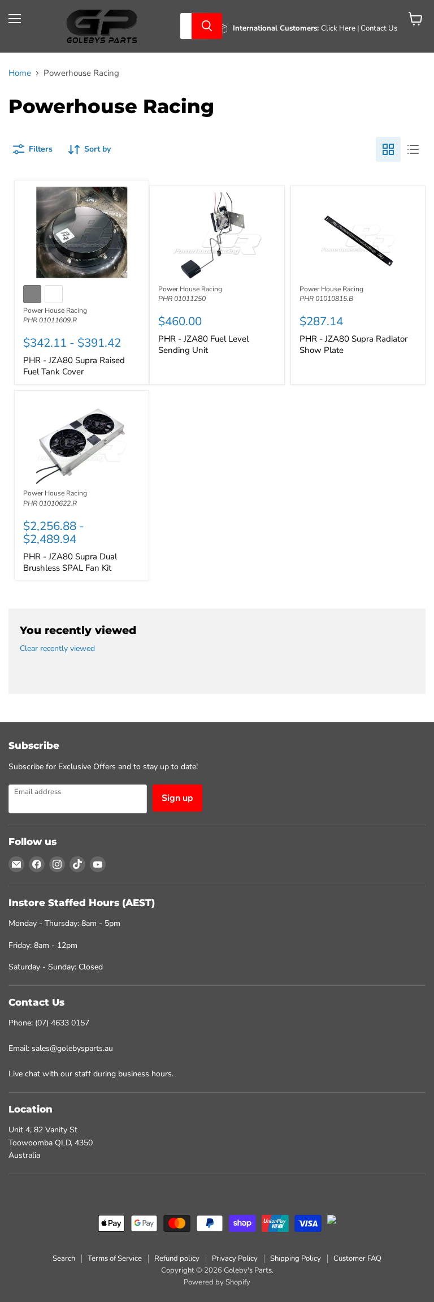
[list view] (413, 149)
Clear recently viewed (57, 648)
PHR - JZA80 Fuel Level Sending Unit (203, 344)
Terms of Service (115, 1258)
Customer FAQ (357, 1258)
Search (64, 1258)
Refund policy (176, 1258)
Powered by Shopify (217, 1282)
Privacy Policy (235, 1258)
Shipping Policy (295, 1258)
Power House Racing (55, 310)
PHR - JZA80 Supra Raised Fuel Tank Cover (74, 366)
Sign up (177, 798)
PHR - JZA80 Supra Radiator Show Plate (353, 344)
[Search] (207, 26)
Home (19, 73)
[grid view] (388, 149)
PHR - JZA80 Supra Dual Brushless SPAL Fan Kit (70, 562)
